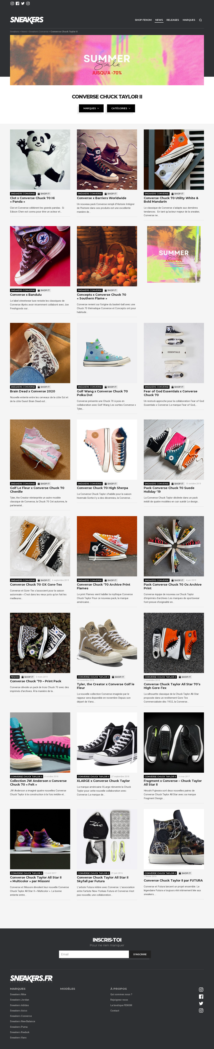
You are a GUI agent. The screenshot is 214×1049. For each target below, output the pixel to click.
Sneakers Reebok (19, 1032)
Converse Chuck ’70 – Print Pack (35, 681)
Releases (173, 19)
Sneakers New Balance (22, 1021)
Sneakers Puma (19, 1027)
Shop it (45, 193)
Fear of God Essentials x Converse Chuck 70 (170, 393)
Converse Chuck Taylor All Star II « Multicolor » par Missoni (36, 879)
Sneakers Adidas (19, 1005)
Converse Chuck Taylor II (93, 677)
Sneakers (14, 31)
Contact (114, 1010)
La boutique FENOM (121, 1005)
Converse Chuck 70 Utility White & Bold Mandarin (171, 200)
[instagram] (12, 3)
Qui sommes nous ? (121, 994)
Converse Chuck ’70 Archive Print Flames (103, 586)
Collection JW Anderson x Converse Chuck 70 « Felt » (38, 782)
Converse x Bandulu (26, 295)
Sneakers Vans (18, 1037)
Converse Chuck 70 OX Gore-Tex (36, 584)
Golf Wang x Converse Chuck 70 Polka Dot (102, 393)
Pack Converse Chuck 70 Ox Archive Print (173, 586)
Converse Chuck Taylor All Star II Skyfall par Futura (102, 879)
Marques (189, 19)
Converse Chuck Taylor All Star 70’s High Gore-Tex (172, 686)
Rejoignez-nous (119, 999)
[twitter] (23, 3)
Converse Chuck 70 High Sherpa (102, 488)
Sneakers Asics (18, 1010)
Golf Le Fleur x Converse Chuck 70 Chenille (37, 490)
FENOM (15, 677)
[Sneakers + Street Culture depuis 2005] (31, 979)
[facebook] (17, 3)
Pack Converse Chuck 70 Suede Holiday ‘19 (169, 490)
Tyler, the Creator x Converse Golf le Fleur (105, 686)
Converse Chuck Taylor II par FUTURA (173, 880)
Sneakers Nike (18, 994)
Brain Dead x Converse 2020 (32, 391)
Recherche (200, 20)
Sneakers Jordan (19, 999)
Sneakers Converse (38, 31)
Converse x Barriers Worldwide (101, 198)
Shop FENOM (143, 19)
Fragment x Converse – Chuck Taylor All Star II (173, 782)
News (159, 19)
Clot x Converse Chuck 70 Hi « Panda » (32, 200)
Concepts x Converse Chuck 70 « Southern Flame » (101, 296)
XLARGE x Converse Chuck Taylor (103, 781)
